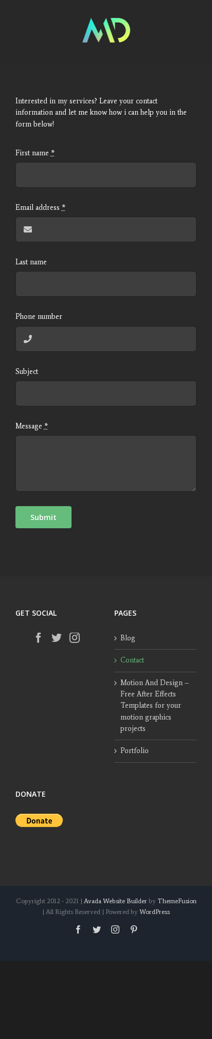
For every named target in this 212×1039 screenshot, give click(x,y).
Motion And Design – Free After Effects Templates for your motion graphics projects (154, 705)
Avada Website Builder (115, 901)
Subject (26, 371)
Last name (31, 262)
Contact (132, 660)
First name (35, 153)
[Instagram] (74, 638)
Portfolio (134, 750)
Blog (127, 638)
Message (31, 426)
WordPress (154, 912)
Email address (40, 207)
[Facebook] (38, 638)
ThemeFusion (177, 901)
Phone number (38, 316)
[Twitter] (56, 638)
